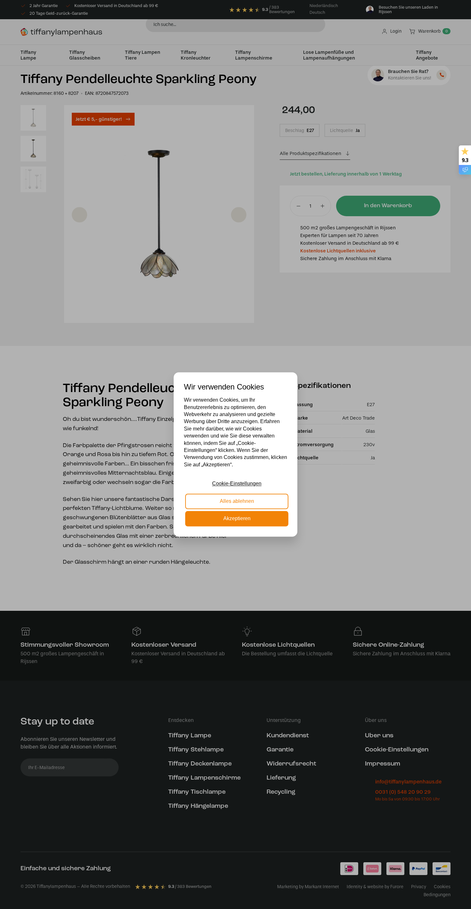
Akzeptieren (237, 518)
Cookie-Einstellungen (236, 484)
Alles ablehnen (237, 501)
